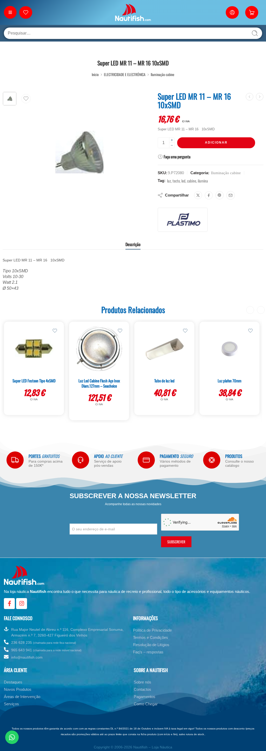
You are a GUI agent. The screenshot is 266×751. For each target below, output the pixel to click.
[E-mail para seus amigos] (230, 195)
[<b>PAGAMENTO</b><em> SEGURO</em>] (146, 460)
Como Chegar (146, 704)
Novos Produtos (17, 689)
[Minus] (172, 145)
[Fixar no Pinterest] (219, 195)
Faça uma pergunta (176, 156)
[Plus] (172, 140)
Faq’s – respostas (148, 652)
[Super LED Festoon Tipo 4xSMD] (33, 349)
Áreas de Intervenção (22, 696)
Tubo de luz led (164, 380)
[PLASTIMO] (183, 220)
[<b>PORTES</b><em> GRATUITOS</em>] (15, 460)
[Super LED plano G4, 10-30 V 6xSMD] (249, 96)
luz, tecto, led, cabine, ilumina (187, 181)
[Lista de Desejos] (26, 98)
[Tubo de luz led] (164, 349)
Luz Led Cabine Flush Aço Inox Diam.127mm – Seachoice (99, 383)
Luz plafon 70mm (229, 380)
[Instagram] (21, 603)
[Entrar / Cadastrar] (232, 12)
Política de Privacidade (152, 630)
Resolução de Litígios (151, 644)
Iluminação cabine (162, 74)
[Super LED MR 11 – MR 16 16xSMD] (259, 96)
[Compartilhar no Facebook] (209, 195)
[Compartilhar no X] (198, 195)
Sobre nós (142, 682)
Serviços (11, 704)
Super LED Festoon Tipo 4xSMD (34, 380)
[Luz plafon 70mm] (229, 349)
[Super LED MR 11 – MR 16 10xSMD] (9, 98)
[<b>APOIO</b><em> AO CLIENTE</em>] (80, 460)
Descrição (133, 244)
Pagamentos (144, 696)
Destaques (13, 682)
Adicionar (216, 142)
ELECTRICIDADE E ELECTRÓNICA (124, 74)
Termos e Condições (150, 637)
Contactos (142, 689)
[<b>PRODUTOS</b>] (211, 460)
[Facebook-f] (9, 603)
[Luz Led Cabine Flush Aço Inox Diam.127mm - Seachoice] (99, 349)
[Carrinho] (252, 12)
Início (95, 74)
